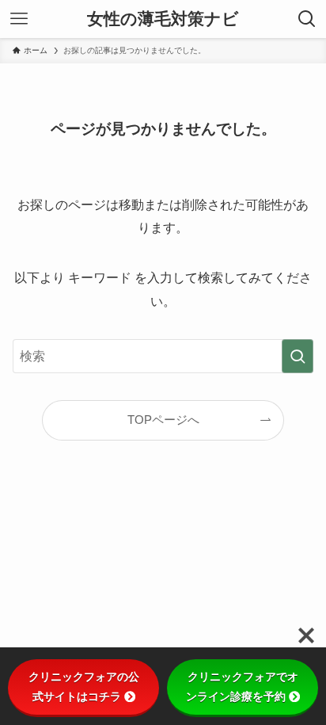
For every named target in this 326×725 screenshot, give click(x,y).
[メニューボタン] (19, 19)
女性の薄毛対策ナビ (163, 19)
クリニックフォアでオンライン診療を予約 (242, 687)
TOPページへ (163, 420)
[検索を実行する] (297, 356)
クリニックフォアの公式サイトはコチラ (83, 687)
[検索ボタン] (307, 19)
